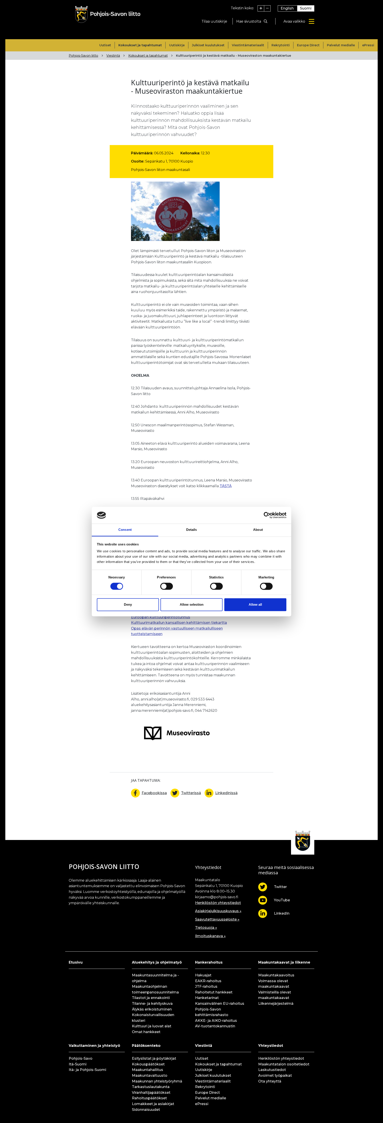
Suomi (305, 8)
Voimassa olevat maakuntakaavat (273, 984)
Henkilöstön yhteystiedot (218, 903)
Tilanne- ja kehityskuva (152, 1003)
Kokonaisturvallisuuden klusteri (153, 1018)
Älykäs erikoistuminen (152, 1009)
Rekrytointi (281, 45)
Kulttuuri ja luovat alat (151, 1026)
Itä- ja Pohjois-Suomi (87, 1070)
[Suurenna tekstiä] (261, 8)
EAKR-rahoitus (208, 981)
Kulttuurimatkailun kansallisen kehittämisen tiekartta (179, 623)
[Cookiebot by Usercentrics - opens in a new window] (267, 515)
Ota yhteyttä (269, 1081)
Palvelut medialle (341, 45)
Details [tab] (191, 530)
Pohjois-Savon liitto (83, 56)
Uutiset (105, 45)
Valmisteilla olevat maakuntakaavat (274, 995)
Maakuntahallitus (147, 1070)
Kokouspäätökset (148, 1064)
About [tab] (258, 530)
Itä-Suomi (77, 1064)
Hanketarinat (207, 998)
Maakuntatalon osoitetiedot (283, 1064)
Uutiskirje (177, 45)
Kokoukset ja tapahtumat (140, 45)
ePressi (368, 45)
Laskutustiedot (272, 1070)
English (287, 8)
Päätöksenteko (146, 1045)
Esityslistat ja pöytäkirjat (154, 1058)
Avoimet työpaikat (275, 1075)
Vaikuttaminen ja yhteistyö (94, 1045)
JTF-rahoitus (206, 986)
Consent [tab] (125, 530)
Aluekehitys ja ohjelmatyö (157, 962)
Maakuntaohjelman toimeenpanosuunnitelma (155, 989)
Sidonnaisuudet (146, 1109)
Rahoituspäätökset (149, 1098)
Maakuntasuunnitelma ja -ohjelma (155, 978)
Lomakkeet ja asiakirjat (153, 1104)
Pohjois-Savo (80, 1058)
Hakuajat (203, 975)
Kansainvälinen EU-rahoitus (219, 1003)
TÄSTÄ (226, 486)
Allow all (255, 605)
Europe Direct (308, 45)
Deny (128, 605)
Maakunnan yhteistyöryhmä (157, 1081)
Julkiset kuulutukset (208, 45)
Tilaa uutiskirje (214, 21)
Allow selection (191, 605)
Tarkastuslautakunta (151, 1087)
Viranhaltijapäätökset (151, 1092)
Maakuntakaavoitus (276, 975)
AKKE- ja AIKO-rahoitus (216, 1020)
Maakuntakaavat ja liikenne (284, 962)
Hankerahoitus (209, 962)
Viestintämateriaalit (248, 45)
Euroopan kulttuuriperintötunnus (160, 617)
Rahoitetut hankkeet (214, 992)
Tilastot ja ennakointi (151, 998)
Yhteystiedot (270, 1045)
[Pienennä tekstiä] (267, 8)
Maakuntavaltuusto (149, 1075)
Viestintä (113, 56)
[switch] (166, 586)
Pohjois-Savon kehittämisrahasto (211, 1012)
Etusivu (76, 962)
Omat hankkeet (146, 1032)
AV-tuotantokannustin (215, 1026)
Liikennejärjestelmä (275, 1003)
